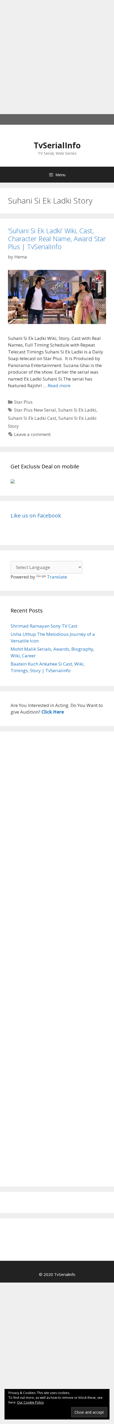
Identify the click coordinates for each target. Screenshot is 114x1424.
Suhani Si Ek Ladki (77, 410)
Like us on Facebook (36, 515)
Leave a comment (32, 434)
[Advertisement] (57, 57)
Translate (57, 577)
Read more (59, 385)
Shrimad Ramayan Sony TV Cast (44, 626)
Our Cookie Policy (30, 1402)
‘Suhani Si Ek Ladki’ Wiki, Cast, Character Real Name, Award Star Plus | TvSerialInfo (57, 238)
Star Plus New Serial (35, 410)
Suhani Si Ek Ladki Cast (32, 418)
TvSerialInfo (57, 145)
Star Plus (23, 402)
